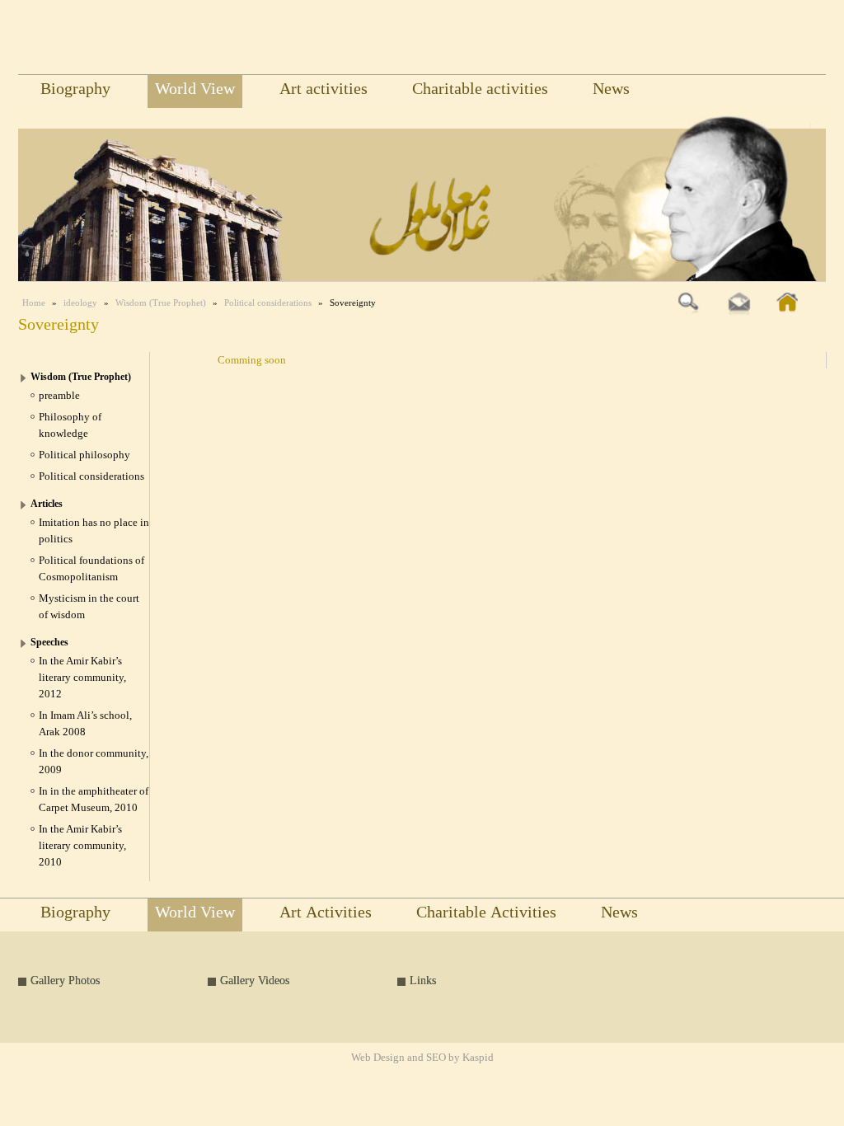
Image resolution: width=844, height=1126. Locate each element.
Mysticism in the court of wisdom (89, 606)
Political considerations (268, 302)
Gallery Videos (254, 980)
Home (33, 302)
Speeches (49, 642)
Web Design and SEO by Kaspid (422, 1058)
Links (423, 980)
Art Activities (325, 915)
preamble (59, 395)
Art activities (323, 91)
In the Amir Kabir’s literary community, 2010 (82, 845)
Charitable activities (480, 91)
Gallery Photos (65, 980)
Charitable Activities (486, 915)
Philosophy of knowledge (70, 425)
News (611, 91)
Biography (75, 91)
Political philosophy (84, 454)
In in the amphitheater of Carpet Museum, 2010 (93, 799)
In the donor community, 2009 (93, 761)
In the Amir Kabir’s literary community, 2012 (82, 677)
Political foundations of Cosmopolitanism (91, 568)
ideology (80, 302)
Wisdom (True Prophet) (160, 302)
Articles (46, 503)
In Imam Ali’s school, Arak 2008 (85, 723)
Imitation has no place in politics (94, 530)
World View (195, 91)
